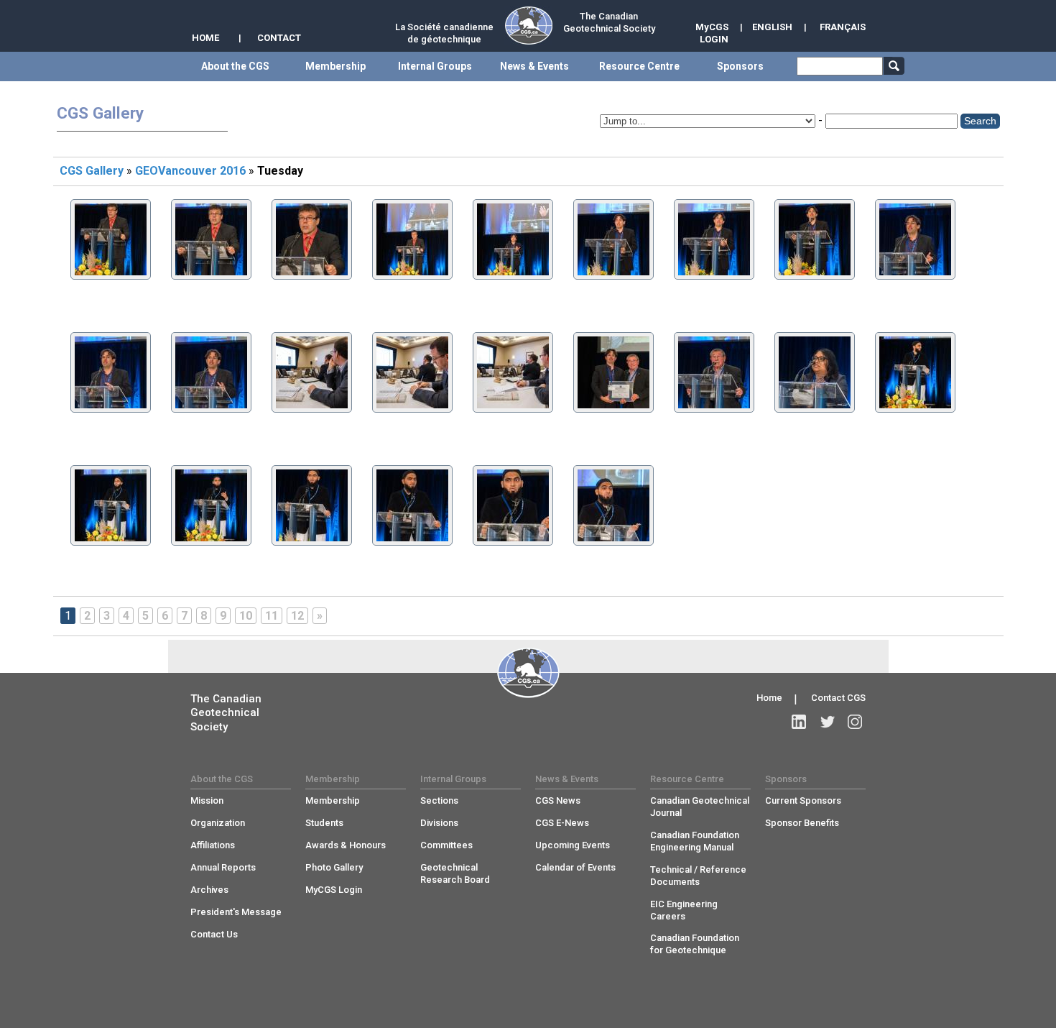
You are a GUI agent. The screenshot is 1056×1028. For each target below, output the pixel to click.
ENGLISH (772, 27)
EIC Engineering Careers (684, 910)
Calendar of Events (575, 867)
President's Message (236, 912)
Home (769, 697)
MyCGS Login (333, 889)
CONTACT (279, 37)
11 (271, 616)
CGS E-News (562, 822)
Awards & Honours (345, 845)
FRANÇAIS (843, 27)
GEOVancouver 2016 (190, 171)
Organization (217, 822)
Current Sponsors (803, 800)
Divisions (439, 822)
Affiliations (212, 845)
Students (324, 822)
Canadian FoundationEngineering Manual (694, 841)
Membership (332, 800)
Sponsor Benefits (802, 822)
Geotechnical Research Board (455, 873)
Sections (439, 800)
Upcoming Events (572, 845)
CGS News (557, 800)
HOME (205, 37)
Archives (209, 889)
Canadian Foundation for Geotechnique (694, 943)
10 (245, 616)
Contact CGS (838, 697)
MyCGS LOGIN (711, 33)
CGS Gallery (92, 171)
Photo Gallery (334, 867)
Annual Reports (223, 867)
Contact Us (214, 934)
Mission (206, 800)
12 (297, 616)
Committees (446, 845)
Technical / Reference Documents (698, 875)
